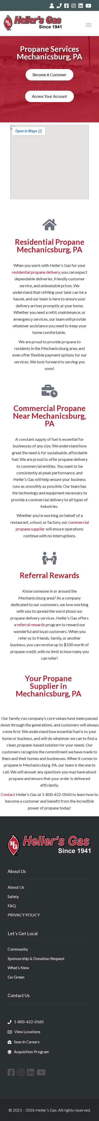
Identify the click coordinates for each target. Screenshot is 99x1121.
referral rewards (31, 624)
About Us (16, 887)
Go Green (16, 976)
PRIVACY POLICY (24, 914)
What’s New (18, 967)
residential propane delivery (36, 272)
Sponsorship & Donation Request (36, 958)
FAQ (12, 905)
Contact (8, 794)
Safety (13, 896)
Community (18, 949)
